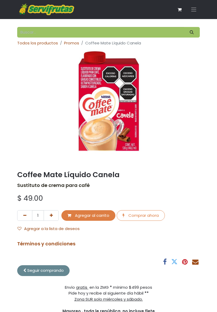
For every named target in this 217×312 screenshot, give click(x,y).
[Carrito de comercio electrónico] (179, 9)
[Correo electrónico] (195, 262)
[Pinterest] (185, 262)
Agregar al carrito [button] (91, 215)
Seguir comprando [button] (45, 270)
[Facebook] (165, 262)
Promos (71, 43)
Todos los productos (37, 43)
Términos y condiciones (46, 243)
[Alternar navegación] (194, 9)
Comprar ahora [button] (143, 215)
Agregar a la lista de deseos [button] (52, 228)
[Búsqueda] (192, 32)
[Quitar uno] (24, 215)
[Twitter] (174, 262)
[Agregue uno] (51, 215)
